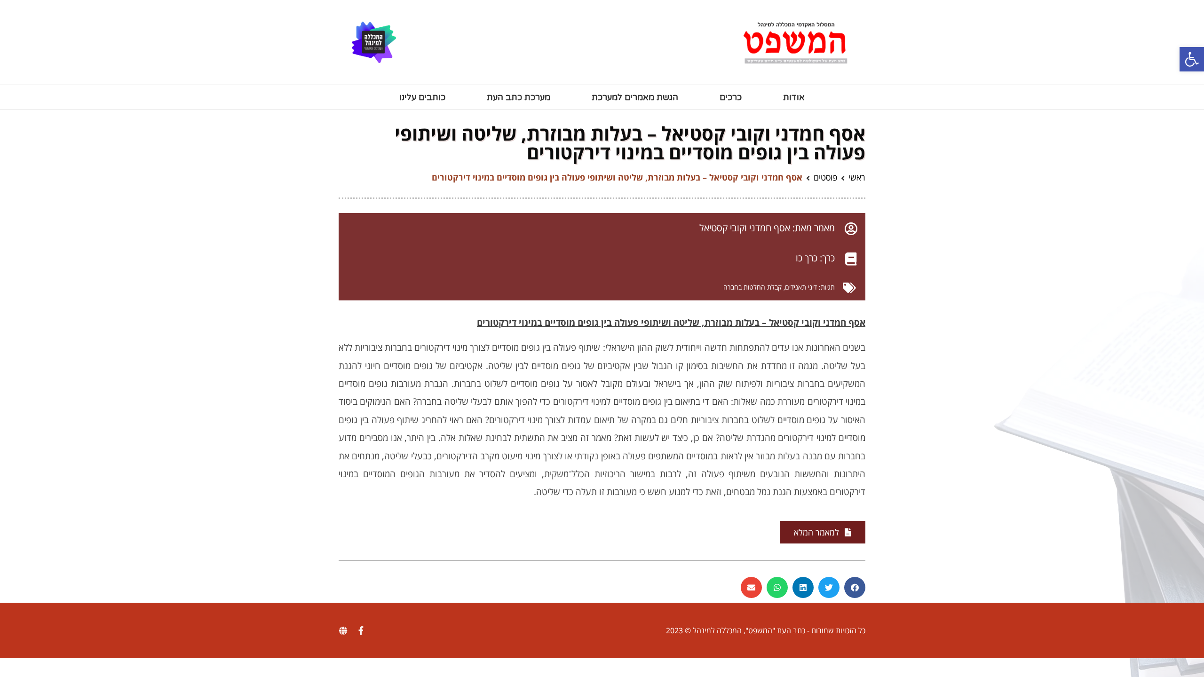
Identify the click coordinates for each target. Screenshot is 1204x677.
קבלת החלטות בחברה (752, 287)
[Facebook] (360, 630)
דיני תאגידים (801, 287)
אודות (794, 97)
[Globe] (343, 630)
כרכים (731, 97)
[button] (1192, 59)
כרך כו (806, 258)
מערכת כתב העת (518, 97)
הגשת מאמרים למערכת (635, 97)
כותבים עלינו (422, 97)
